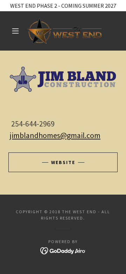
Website (63, 162)
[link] (64, 31)
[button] (15, 31)
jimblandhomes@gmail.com (55, 135)
